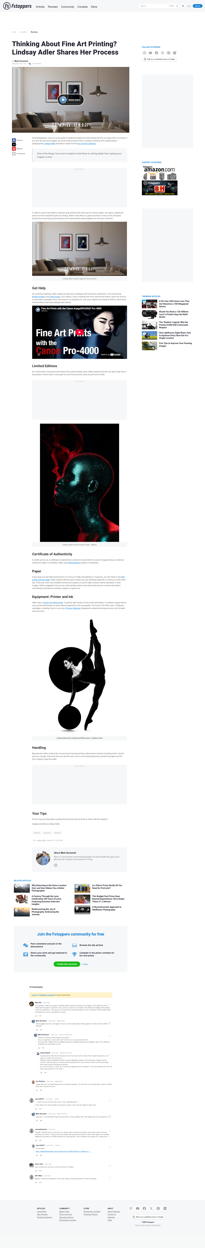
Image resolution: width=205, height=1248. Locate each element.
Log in (85, 964)
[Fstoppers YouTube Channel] (150, 52)
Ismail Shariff (45, 1053)
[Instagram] (55, 864)
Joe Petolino (40, 1081)
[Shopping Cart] (183, 5)
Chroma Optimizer (73, 608)
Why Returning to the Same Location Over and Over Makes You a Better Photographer (49, 888)
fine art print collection (87, 143)
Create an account (47, 995)
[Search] (177, 6)
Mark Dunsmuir (21, 61)
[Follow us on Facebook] (156, 52)
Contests (82, 6)
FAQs (110, 1220)
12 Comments (36, 63)
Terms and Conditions (153, 1225)
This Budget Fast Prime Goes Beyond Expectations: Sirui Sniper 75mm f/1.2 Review (108, 899)
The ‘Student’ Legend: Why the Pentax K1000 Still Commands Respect (173, 325)
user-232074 (63, 1114)
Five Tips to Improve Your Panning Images (175, 345)
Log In (189, 6)
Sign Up (197, 6)
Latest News (41, 1211)
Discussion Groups (66, 1217)
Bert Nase (38, 1176)
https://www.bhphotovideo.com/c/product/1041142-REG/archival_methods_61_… (63, 1151)
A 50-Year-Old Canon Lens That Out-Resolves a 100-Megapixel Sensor (174, 304)
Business (34, 32)
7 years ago (46, 1002)
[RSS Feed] (174, 52)
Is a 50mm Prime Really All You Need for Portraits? (107, 887)
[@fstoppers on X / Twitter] (162, 52)
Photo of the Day (65, 1214)
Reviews (53, 6)
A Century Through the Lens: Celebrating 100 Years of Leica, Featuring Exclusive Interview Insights (47, 900)
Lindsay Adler (50, 143)
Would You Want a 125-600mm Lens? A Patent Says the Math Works (174, 314)
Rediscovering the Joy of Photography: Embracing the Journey (45, 912)
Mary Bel (38, 1002)
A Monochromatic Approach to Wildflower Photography (106, 908)
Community (67, 6)
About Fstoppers (114, 1211)
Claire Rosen (55, 296)
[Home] (17, 6)
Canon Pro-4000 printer (53, 602)
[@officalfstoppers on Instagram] (144, 52)
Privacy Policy (140, 1225)
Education (23, 32)
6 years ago (54, 1053)
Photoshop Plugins (91, 1214)
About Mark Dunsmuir (65, 852)
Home (14, 32)
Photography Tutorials (92, 1211)
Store (94, 6)
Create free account (67, 964)
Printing (57, 833)
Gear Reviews (42, 1214)
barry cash (39, 1164)
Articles (40, 6)
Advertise (111, 1217)
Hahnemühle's (74, 562)
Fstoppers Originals (44, 1217)
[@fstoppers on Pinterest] (168, 52)
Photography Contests (67, 1220)
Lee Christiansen (66, 1035)
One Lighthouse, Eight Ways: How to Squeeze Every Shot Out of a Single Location (175, 335)
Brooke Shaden (38, 296)
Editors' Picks (64, 1211)
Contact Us (112, 1214)
